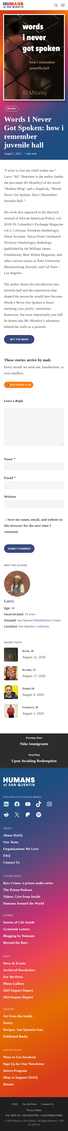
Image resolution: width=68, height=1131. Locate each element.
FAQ (6, 855)
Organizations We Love (21, 849)
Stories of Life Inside (19, 922)
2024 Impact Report (18, 997)
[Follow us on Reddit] (6, 816)
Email (10, 478)
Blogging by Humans (19, 936)
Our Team (10, 842)
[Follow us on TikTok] (39, 805)
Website (10, 496)
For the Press (13, 977)
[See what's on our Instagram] (49, 805)
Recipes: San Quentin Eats (23, 1029)
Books (11, 108)
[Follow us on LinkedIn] (6, 805)
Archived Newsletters (19, 970)
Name (9, 459)
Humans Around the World (23, 903)
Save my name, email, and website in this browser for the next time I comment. (33, 526)
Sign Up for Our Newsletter (23, 1064)
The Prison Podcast (17, 890)
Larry (9, 601)
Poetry (8, 1023)
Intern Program (15, 1070)
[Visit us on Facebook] (17, 805)
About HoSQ (12, 835)
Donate (8, 1084)
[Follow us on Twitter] (17, 816)
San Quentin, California (34, 626)
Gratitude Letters (16, 929)
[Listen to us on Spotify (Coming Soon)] (39, 816)
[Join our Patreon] (28, 816)
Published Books (15, 1036)
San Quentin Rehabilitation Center (39, 620)
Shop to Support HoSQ (20, 1077)
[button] (63, 5)
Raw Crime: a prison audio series (28, 883)
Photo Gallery (13, 983)
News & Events (14, 963)
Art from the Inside (17, 1016)
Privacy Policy (34, 1110)
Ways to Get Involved (19, 1057)
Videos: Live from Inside (21, 896)
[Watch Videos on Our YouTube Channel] (28, 805)
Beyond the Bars (15, 942)
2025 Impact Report (18, 990)
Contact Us (11, 862)
